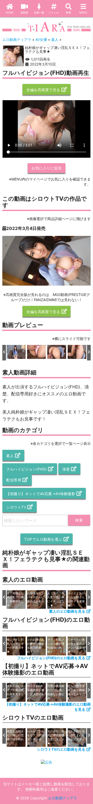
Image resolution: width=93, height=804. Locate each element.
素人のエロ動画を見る (67, 611)
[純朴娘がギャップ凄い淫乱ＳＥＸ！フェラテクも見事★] (13, 56)
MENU (83, 12)
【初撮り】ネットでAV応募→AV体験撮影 (40, 493)
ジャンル (54, 12)
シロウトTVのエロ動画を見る (61, 749)
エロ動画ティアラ (62, 798)
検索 (68, 12)
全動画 (24, 12)
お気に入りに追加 (46, 168)
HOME (9, 12)
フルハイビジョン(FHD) (26, 469)
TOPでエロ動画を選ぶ (43, 539)
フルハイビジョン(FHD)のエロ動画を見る (51, 658)
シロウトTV (16, 507)
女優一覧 (39, 12)
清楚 (66, 469)
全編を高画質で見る (43, 90)
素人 (10, 455)
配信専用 (13, 480)
